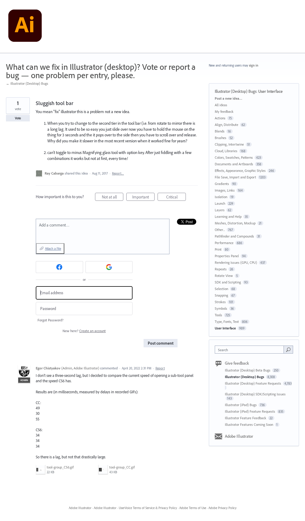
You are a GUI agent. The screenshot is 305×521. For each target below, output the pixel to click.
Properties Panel (227, 256)
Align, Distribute (226, 124)
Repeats (221, 269)
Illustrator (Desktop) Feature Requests (253, 383)
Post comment (160, 343)
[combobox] (251, 349)
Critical (176, 197)
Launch (220, 203)
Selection (221, 288)
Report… (118, 173)
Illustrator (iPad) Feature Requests (250, 411)
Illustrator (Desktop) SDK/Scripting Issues (255, 394)
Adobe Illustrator (239, 436)
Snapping (221, 295)
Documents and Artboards (234, 164)
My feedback (224, 111)
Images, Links (225, 190)
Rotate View (224, 275)
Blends (220, 131)
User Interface (270, 91)
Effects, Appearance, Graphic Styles (240, 170)
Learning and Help (228, 216)
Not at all (112, 197)
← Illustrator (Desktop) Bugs (27, 83)
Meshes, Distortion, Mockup (235, 223)
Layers (220, 210)
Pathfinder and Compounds (234, 236)
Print (218, 249)
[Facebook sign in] (59, 267)
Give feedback (237, 363)
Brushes (220, 137)
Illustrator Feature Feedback (246, 418)
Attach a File (53, 248)
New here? (84, 331)
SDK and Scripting (228, 282)
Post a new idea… (228, 98)
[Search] (288, 349)
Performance (224, 243)
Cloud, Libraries (226, 151)
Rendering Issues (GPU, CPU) (236, 262)
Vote (18, 118)
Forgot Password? (50, 320)
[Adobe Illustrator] (25, 26)
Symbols (221, 308)
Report (160, 368)
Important (143, 197)
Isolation (221, 197)
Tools (218, 315)
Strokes (220, 302)
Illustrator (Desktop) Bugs (235, 91)
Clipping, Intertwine (229, 144)
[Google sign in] (109, 267)
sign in (253, 65)
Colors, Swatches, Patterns (234, 157)
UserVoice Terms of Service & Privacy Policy (148, 508)
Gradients (222, 183)
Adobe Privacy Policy (222, 508)
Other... (220, 229)
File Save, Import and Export (235, 177)
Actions (220, 118)
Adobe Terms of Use (192, 508)
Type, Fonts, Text (227, 321)
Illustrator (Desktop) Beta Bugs (248, 370)
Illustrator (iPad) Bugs (241, 405)
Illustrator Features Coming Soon (249, 424)
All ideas (221, 105)
